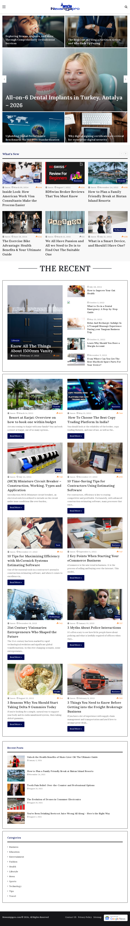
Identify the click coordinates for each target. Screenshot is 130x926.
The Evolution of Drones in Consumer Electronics (54, 799)
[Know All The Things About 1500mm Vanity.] (35, 322)
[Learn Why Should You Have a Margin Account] (76, 344)
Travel (12, 896)
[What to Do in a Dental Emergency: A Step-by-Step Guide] (68, 302)
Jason (7, 187)
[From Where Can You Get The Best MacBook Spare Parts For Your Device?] (76, 359)
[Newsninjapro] (65, 6)
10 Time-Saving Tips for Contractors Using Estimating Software (91, 485)
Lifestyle (13, 871)
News (12, 876)
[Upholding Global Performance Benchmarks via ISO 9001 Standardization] (33, 128)
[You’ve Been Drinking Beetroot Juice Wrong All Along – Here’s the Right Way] (16, 818)
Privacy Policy (85, 917)
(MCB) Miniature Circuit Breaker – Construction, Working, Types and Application (34, 485)
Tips (11, 891)
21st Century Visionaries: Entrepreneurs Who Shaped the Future (32, 632)
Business (13, 847)
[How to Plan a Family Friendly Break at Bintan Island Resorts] (16, 775)
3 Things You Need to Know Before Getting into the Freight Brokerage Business (94, 707)
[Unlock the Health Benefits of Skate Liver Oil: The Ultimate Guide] (16, 761)
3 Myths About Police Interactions (94, 628)
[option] (65, 79)
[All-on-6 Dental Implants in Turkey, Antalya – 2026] (64, 79)
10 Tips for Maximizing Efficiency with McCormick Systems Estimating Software (33, 560)
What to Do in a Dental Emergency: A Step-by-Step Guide (102, 309)
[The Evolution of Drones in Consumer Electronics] (16, 804)
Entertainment (16, 856)
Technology (15, 886)
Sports (12, 881)
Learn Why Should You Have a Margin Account (103, 345)
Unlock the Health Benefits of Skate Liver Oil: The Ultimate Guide (62, 757)
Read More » (16, 436)
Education (14, 852)
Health (12, 866)
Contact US (70, 917)
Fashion (13, 861)
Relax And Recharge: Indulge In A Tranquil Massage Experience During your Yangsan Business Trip (104, 328)
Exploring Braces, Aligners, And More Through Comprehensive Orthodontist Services (30, 40)
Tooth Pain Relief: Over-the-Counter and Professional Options (60, 785)
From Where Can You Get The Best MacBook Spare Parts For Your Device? (104, 361)
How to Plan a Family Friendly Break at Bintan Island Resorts (107, 196)
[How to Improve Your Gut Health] (76, 291)
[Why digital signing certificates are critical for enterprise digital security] (96, 128)
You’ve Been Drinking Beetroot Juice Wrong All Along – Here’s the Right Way (68, 813)
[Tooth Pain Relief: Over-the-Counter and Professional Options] (16, 790)
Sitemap (97, 917)
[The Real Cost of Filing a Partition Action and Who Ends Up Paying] (96, 31)
